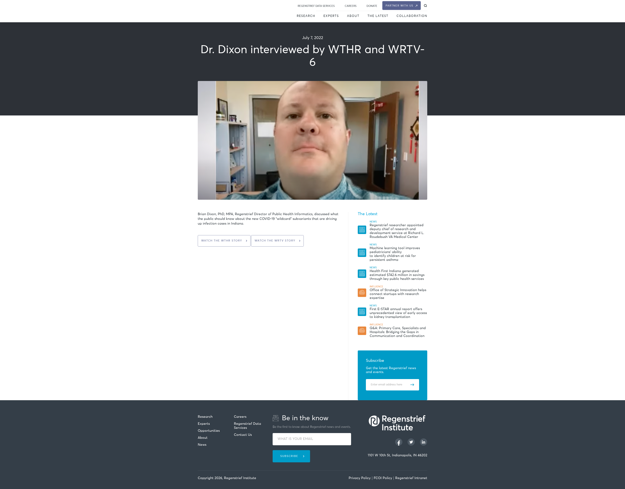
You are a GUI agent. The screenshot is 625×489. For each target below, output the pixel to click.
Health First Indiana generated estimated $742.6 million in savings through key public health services (397, 275)
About (353, 16)
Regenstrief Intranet (411, 478)
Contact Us (243, 435)
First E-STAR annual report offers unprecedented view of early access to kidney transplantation (398, 313)
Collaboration (411, 16)
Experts (331, 16)
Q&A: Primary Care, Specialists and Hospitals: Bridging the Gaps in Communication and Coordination (398, 332)
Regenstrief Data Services (316, 6)
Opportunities (209, 431)
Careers (350, 6)
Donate (372, 6)
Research (306, 16)
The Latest (378, 16)
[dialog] (425, 5)
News (202, 445)
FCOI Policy (383, 478)
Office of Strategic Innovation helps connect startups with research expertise (398, 294)
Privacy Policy (360, 478)
